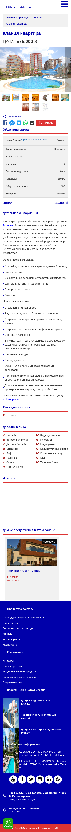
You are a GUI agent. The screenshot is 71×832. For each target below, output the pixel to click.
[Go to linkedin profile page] (49, 779)
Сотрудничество (12, 682)
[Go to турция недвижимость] (11, 702)
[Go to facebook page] (5, 123)
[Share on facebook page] (12, 123)
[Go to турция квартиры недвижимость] (11, 732)
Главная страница (17, 17)
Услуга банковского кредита (19, 671)
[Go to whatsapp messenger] (25, 123)
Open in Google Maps (34, 139)
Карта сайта (10, 644)
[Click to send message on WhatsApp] (8, 823)
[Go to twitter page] (31, 779)
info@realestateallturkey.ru (22, 799)
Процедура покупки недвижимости (23, 617)
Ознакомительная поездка (18, 628)
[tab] (6, 97)
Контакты (8, 660)
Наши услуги (10, 622)
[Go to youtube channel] (13, 779)
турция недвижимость (36, 700)
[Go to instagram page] (40, 779)
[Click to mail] (32, 123)
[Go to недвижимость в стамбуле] (11, 717)
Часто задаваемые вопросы (19, 677)
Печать (47, 122)
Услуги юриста (11, 639)
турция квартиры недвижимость (42, 729)
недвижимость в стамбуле (38, 714)
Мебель (7, 633)
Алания (37, 17)
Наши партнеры (12, 666)
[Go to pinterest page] (58, 779)
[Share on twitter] (19, 123)
